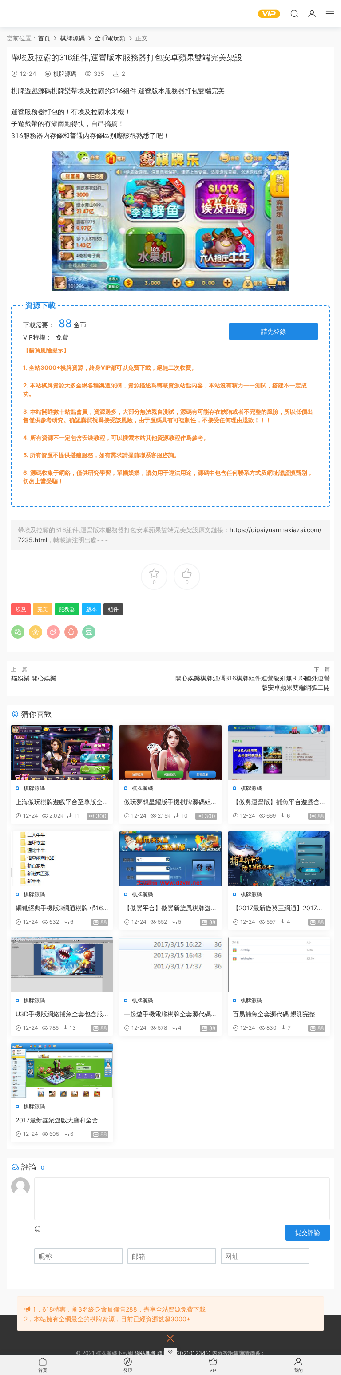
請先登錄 (273, 331)
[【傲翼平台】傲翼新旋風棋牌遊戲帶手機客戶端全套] (170, 858)
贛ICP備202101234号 (184, 1353)
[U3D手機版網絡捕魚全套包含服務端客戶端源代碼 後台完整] (62, 964)
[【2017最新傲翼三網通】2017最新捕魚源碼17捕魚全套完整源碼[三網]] (279, 858)
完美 (218, 91)
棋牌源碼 (64, 73)
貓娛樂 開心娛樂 (33, 678)
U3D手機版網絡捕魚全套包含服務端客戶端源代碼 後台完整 (59, 1014)
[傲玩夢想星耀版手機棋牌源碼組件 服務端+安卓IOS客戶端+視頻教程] (170, 752)
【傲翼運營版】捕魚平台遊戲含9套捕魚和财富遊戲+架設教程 (278, 802)
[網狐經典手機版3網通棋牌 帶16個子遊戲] (62, 858)
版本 (158, 91)
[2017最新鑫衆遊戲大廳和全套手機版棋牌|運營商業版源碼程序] (62, 1070)
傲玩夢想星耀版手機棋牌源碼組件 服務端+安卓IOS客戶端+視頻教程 (168, 802)
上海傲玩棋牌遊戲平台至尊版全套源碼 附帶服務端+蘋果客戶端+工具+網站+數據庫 (59, 802)
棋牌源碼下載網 (20, 13)
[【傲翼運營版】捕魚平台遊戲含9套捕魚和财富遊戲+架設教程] (279, 752)
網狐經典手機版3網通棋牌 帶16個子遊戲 (59, 908)
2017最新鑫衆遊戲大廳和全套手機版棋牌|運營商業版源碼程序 (60, 1120)
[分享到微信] (17, 632)
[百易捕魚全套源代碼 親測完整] (279, 964)
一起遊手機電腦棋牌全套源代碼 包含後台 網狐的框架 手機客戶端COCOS (169, 1014)
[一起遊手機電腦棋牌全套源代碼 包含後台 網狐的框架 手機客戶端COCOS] (170, 964)
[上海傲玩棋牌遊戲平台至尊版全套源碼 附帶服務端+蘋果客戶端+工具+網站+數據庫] (62, 752)
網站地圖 (145, 1353)
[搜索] (294, 13)
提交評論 (307, 1232)
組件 (129, 91)
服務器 (175, 91)
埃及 (84, 91)
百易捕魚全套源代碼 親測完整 (274, 1014)
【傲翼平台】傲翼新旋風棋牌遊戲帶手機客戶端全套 (167, 908)
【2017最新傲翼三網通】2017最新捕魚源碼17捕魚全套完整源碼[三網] (278, 908)
